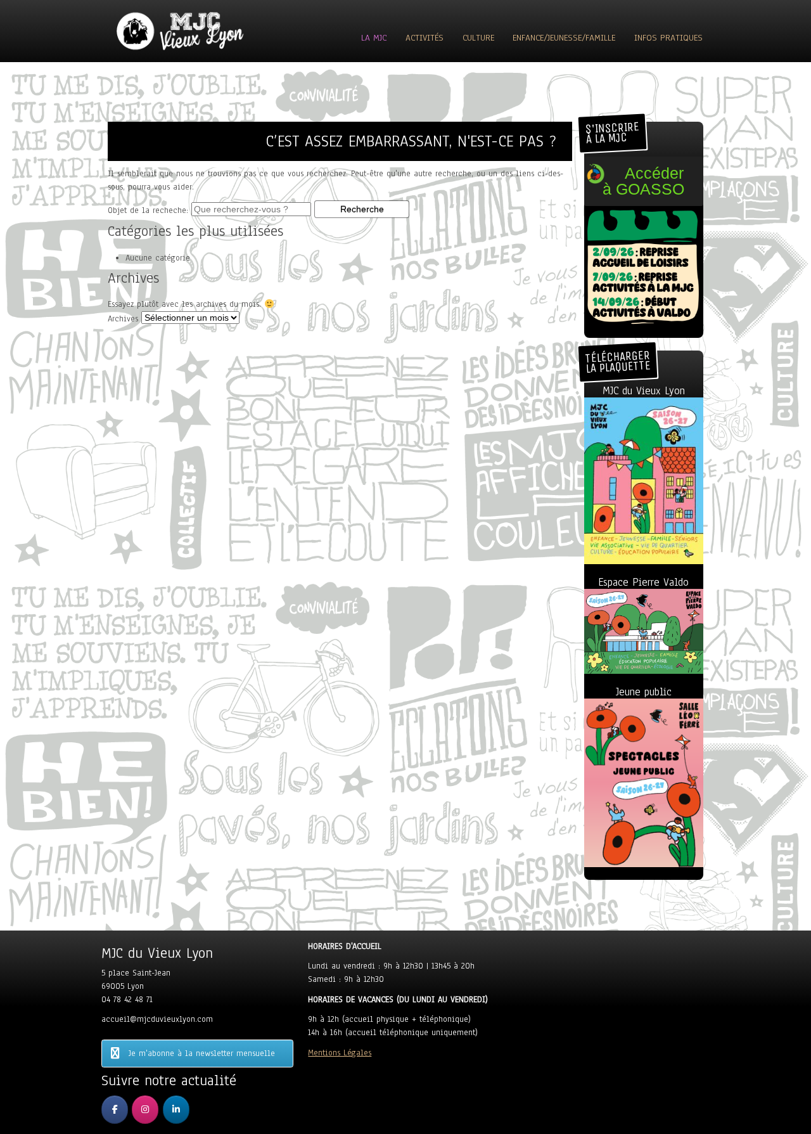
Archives (123, 319)
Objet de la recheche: (148, 210)
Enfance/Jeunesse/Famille (564, 38)
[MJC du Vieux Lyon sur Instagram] (145, 1109)
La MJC (373, 38)
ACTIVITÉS (425, 38)
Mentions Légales (339, 1053)
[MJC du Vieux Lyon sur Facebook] (114, 1109)
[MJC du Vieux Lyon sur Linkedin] (176, 1109)
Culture (478, 38)
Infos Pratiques (668, 38)
